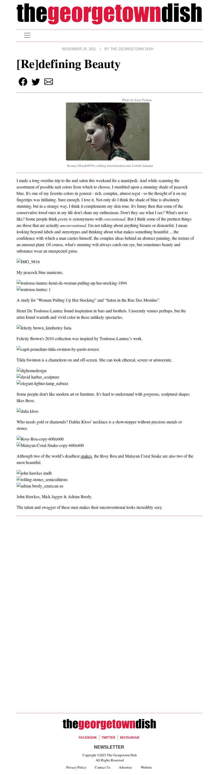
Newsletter (109, 747)
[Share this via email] (48, 81)
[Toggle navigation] (27, 35)
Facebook (88, 737)
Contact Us (102, 767)
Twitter (108, 737)
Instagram (129, 737)
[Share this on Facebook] (23, 81)
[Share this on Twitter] (35, 81)
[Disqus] (109, 595)
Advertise (125, 767)
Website (146, 767)
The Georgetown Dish (131, 49)
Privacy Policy (76, 767)
